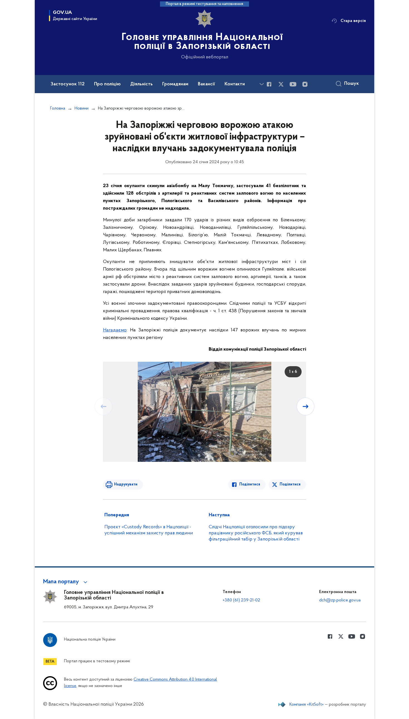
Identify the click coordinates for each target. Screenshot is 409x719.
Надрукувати (125, 484)
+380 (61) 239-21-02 (241, 600)
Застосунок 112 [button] (68, 84)
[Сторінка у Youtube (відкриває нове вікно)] (293, 84)
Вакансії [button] (206, 84)
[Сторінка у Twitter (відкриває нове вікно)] (281, 84)
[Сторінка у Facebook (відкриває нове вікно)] (269, 84)
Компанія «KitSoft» (306, 704)
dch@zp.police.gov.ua (340, 600)
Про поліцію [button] (107, 84)
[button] (66, 582)
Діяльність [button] (141, 84)
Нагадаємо (115, 330)
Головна (57, 108)
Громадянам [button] (175, 84)
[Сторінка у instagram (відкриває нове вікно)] (305, 84)
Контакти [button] (235, 84)
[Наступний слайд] (305, 406)
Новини (81, 108)
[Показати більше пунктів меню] (261, 84)
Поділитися (249, 484)
